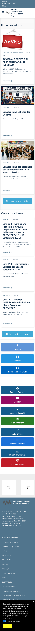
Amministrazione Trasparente (11, 591)
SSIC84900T (9, 516)
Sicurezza (5, 564)
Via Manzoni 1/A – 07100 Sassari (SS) (14, 511)
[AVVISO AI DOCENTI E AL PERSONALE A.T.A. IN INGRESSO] (12, 39)
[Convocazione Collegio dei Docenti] (17, 95)
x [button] (33, 601)
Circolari (5, 220)
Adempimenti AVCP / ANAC (10, 600)
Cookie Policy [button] (7, 618)
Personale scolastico (16, 53)
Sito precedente (7, 555)
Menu (2, 12)
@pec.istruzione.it (19, 518)
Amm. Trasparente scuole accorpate (13, 595)
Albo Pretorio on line (8, 587)
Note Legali (5, 569)
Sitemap (4, 551)
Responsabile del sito (8, 573)
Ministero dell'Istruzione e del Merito (8, 3)
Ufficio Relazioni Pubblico (10, 542)
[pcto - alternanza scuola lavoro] (27, 487)
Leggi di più (7, 81)
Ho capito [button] (7, 626)
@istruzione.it (17, 516)
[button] (4, 621)
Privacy (4, 577)
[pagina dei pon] (8, 487)
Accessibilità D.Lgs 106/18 (10, 546)
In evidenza (6, 53)
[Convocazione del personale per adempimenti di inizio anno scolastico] (17, 150)
